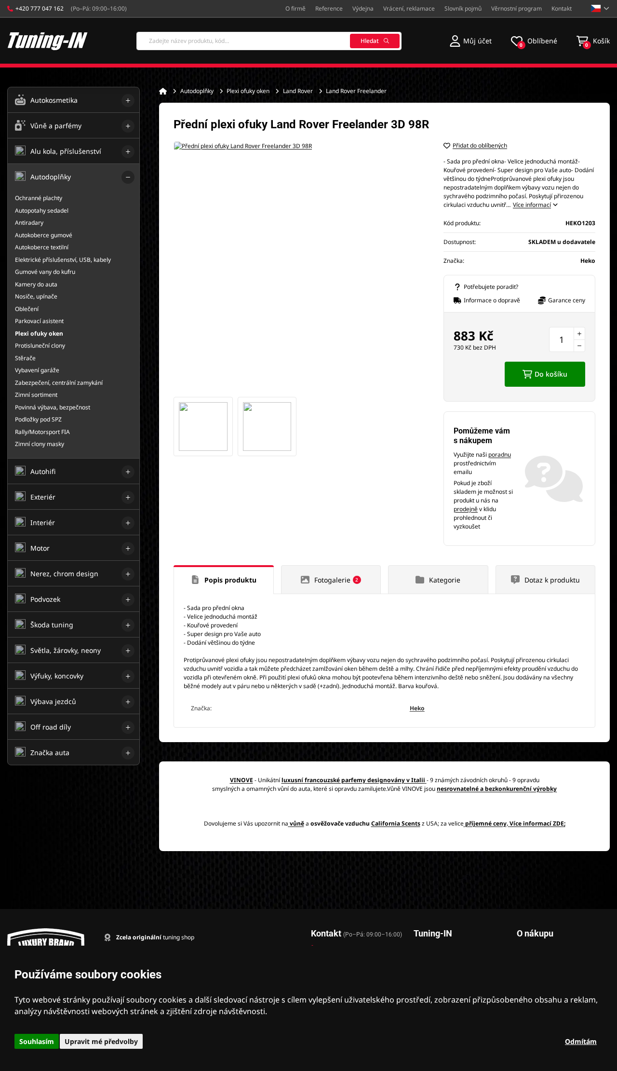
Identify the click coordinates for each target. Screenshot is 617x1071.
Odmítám (581, 1041)
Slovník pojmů (463, 8)
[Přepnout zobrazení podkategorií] (127, 100)
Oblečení (27, 309)
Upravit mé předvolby (101, 1041)
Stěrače (25, 358)
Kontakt (561, 8)
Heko (417, 708)
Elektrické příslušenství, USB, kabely (63, 260)
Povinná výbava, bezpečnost (52, 407)
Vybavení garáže (37, 370)
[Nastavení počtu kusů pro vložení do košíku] (567, 339)
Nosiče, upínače (36, 296)
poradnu (499, 454)
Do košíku (551, 374)
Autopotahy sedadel (41, 210)
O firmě (295, 8)
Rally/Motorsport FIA (42, 432)
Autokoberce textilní (41, 247)
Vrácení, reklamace (409, 8)
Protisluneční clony (40, 345)
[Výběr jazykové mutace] (600, 8)
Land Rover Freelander (356, 91)
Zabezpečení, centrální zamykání (59, 383)
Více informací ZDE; (537, 823)
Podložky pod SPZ (38, 419)
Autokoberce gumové (43, 235)
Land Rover (298, 91)
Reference (329, 8)
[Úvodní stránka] (163, 91)
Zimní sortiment (36, 395)
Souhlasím (36, 1041)
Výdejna (363, 8)
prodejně (466, 509)
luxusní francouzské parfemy (324, 780)
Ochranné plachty (38, 198)
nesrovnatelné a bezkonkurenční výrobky (497, 789)
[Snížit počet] (579, 345)
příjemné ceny (486, 823)
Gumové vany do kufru (45, 272)
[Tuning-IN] (47, 40)
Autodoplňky (197, 91)
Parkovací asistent (39, 321)
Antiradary (29, 222)
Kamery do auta (36, 284)
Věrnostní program (516, 8)
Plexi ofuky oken (248, 91)
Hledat (370, 41)
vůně (297, 823)
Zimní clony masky (39, 444)
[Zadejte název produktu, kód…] (269, 41)
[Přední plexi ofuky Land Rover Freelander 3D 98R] (299, 266)
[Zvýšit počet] (579, 333)
